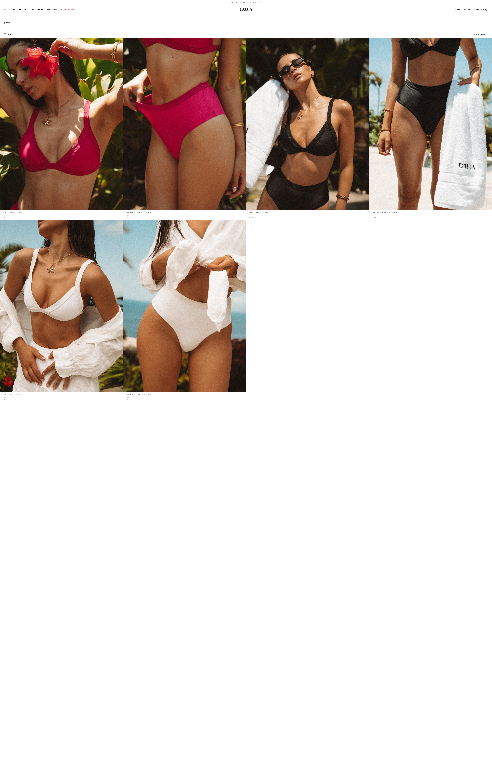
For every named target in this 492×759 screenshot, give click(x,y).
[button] (23, 9)
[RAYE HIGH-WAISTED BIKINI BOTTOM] (184, 124)
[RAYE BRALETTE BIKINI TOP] (61, 124)
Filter (9, 34)
